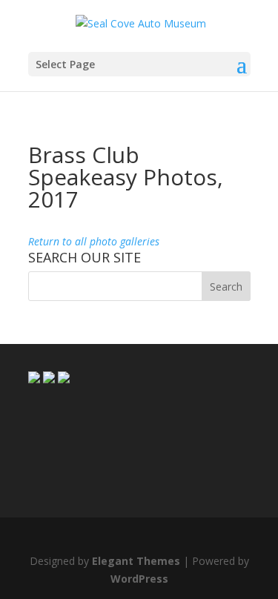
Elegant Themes (136, 561)
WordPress (139, 579)
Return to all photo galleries (93, 241)
